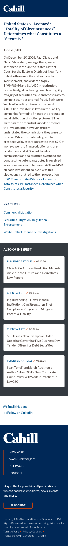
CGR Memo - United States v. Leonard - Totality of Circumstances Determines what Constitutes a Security (33, 183)
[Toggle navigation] (60, 9)
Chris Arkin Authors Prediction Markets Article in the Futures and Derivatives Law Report (34, 272)
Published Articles (19, 261)
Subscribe (18, 505)
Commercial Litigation (18, 212)
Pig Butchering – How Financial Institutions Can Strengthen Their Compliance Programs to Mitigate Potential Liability (30, 307)
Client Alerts (16, 292)
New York (16, 452)
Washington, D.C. (22, 459)
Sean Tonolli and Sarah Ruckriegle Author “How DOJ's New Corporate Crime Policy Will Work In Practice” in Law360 (32, 374)
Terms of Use (11, 531)
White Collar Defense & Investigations (29, 232)
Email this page (17, 406)
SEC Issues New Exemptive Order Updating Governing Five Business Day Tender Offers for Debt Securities (33, 340)
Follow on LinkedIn (20, 412)
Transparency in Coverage (18, 535)
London (15, 473)
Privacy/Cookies (32, 531)
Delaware (16, 466)
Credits (42, 535)
